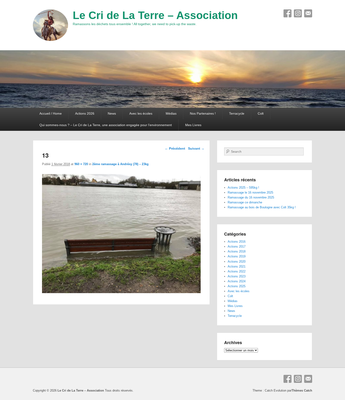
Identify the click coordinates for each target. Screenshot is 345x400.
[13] (121, 292)
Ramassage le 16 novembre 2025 (250, 192)
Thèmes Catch (301, 390)
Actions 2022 (236, 271)
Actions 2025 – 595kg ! (243, 187)
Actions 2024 (236, 281)
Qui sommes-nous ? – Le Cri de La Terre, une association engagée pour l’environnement (105, 125)
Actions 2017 (236, 246)
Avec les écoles (140, 113)
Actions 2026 (84, 113)
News (112, 113)
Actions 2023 (236, 276)
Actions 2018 (236, 251)
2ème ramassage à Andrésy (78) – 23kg (120, 164)
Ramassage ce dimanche (245, 202)
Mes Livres (193, 125)
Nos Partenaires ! (203, 113)
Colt (261, 113)
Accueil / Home (50, 113)
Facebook (287, 13)
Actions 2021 (236, 266)
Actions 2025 (236, 286)
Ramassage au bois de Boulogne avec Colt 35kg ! (262, 207)
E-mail (308, 13)
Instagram (298, 13)
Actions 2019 (236, 256)
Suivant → (196, 148)
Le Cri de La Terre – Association (155, 15)
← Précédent (175, 148)
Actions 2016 (236, 241)
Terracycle (236, 113)
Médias (171, 113)
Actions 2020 (236, 261)
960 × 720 (81, 164)
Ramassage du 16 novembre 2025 (251, 197)
